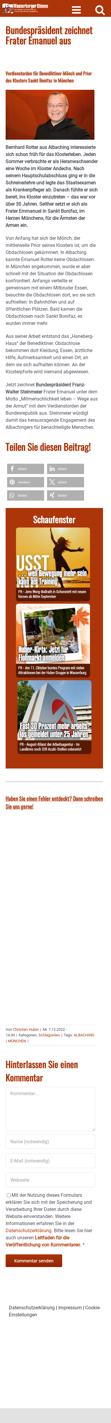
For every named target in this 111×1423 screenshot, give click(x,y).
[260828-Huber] (53, 607)
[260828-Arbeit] (54, 683)
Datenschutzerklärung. (29, 1230)
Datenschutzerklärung (32, 1307)
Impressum (70, 1307)
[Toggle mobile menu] (77, 9)
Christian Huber (26, 1029)
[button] (25, 469)
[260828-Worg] (53, 531)
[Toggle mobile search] (100, 9)
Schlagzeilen (49, 1035)
